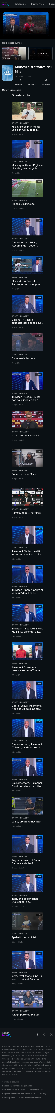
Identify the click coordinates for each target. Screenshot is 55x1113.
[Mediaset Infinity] (5, 4)
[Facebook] (37, 1034)
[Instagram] (44, 1034)
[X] (51, 1034)
